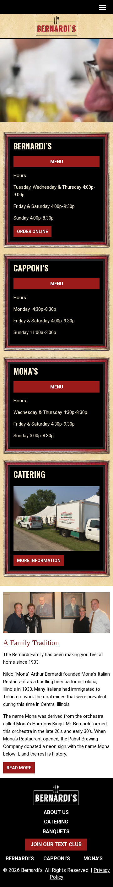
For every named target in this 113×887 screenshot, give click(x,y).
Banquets (56, 831)
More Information (39, 560)
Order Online (32, 231)
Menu (56, 161)
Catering (56, 821)
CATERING (29, 474)
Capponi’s (30, 268)
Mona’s (25, 371)
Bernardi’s (32, 146)
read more (19, 767)
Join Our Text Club (56, 844)
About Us (56, 812)
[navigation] (102, 7)
